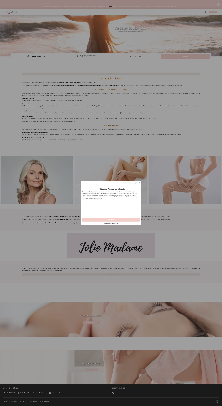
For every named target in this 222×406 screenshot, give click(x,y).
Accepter (111, 219)
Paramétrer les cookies (111, 223)
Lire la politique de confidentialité (92, 198)
